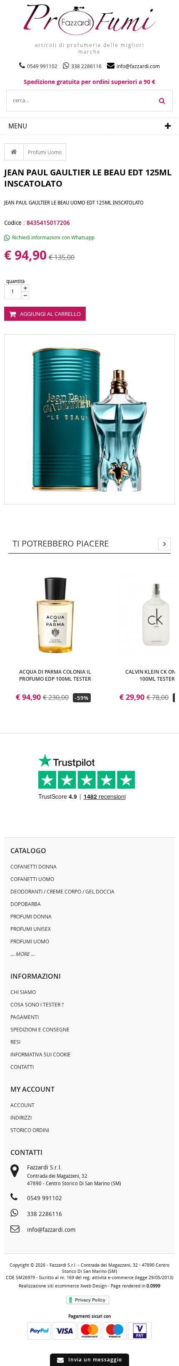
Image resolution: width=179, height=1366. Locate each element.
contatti (26, 1152)
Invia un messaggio (95, 1359)
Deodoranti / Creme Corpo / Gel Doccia (62, 891)
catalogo (28, 850)
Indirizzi (21, 1117)
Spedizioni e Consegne (40, 1029)
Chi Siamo (23, 992)
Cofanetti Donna (33, 866)
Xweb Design (93, 1286)
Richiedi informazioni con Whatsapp (53, 237)
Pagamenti (24, 1017)
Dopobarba (25, 904)
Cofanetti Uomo (32, 879)
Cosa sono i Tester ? (37, 1004)
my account (32, 1089)
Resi (15, 1042)
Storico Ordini (29, 1130)
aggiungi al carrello (50, 314)
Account (22, 1105)
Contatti (22, 1066)
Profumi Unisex (30, 928)
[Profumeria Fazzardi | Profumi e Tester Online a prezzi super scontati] (89, 19)
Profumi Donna (31, 916)
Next (164, 544)
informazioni (35, 976)
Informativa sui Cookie (40, 1054)
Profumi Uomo (45, 152)
